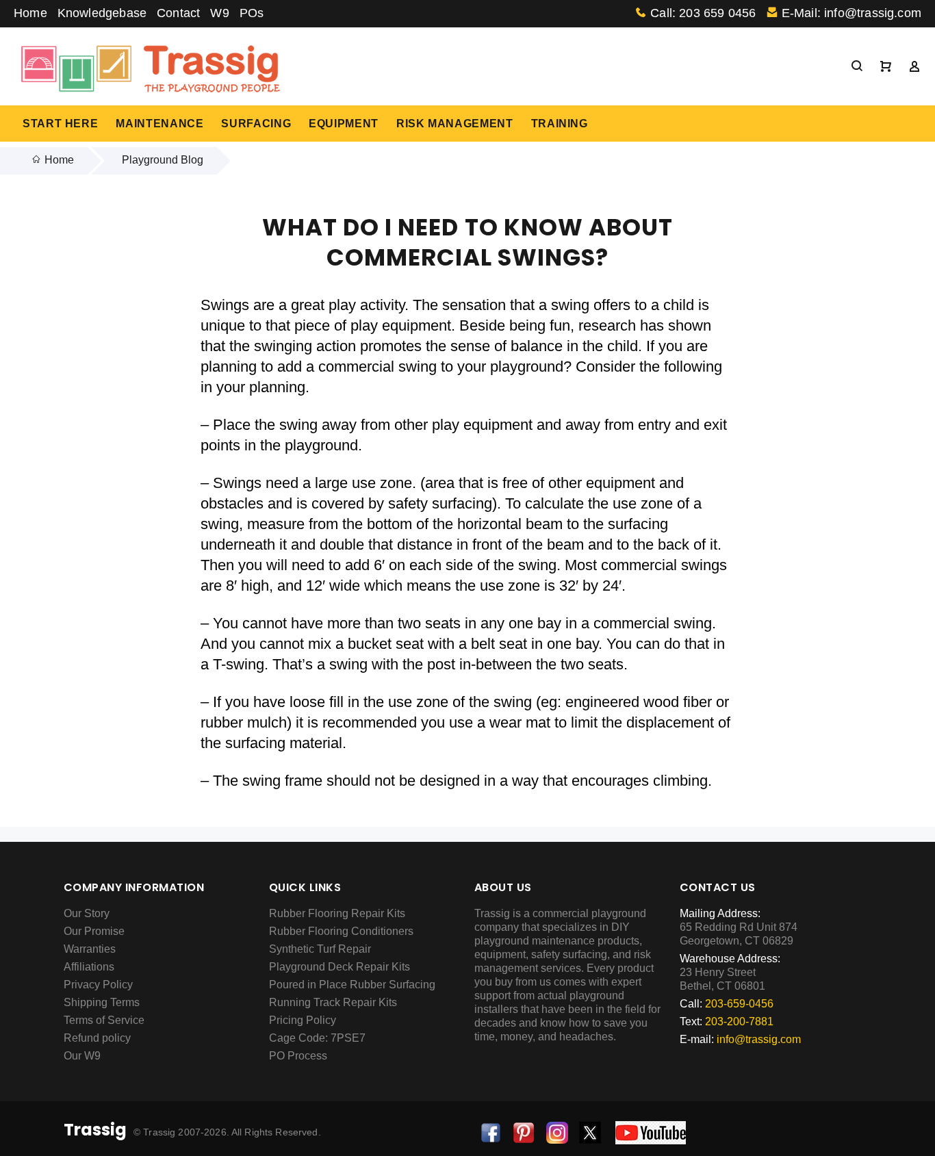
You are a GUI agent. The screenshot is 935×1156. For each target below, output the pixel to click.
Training (559, 123)
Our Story (87, 913)
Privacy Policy (98, 984)
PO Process (298, 1056)
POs (252, 13)
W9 (219, 13)
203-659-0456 (739, 1004)
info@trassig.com (759, 1039)
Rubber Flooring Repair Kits (337, 913)
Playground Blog (162, 160)
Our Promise (94, 931)
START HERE (60, 123)
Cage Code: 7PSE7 (317, 1038)
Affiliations (89, 967)
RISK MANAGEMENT (454, 123)
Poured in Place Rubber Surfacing (352, 984)
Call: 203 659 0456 (703, 13)
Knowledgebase (101, 13)
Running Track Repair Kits (333, 1002)
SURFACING (256, 123)
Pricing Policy (302, 1020)
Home (30, 13)
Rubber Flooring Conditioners (341, 931)
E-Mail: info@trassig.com (851, 13)
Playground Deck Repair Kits (339, 967)
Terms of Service (104, 1020)
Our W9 (82, 1056)
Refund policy (97, 1038)
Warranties (90, 949)
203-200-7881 (739, 1021)
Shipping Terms (102, 1002)
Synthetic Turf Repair (320, 949)
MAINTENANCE (159, 123)
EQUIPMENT (344, 123)
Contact (178, 13)
